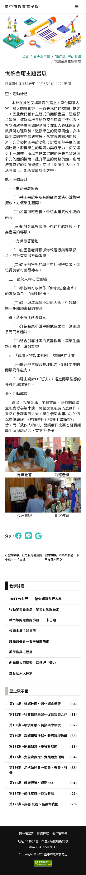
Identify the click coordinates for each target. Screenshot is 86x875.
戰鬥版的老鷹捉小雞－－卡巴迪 (23, 557)
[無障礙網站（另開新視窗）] (43, 863)
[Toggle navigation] (76, 7)
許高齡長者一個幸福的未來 (62, 557)
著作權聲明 (59, 833)
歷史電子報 (41, 56)
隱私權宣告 (26, 833)
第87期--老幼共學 (68, 56)
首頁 (25, 56)
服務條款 (43, 833)
